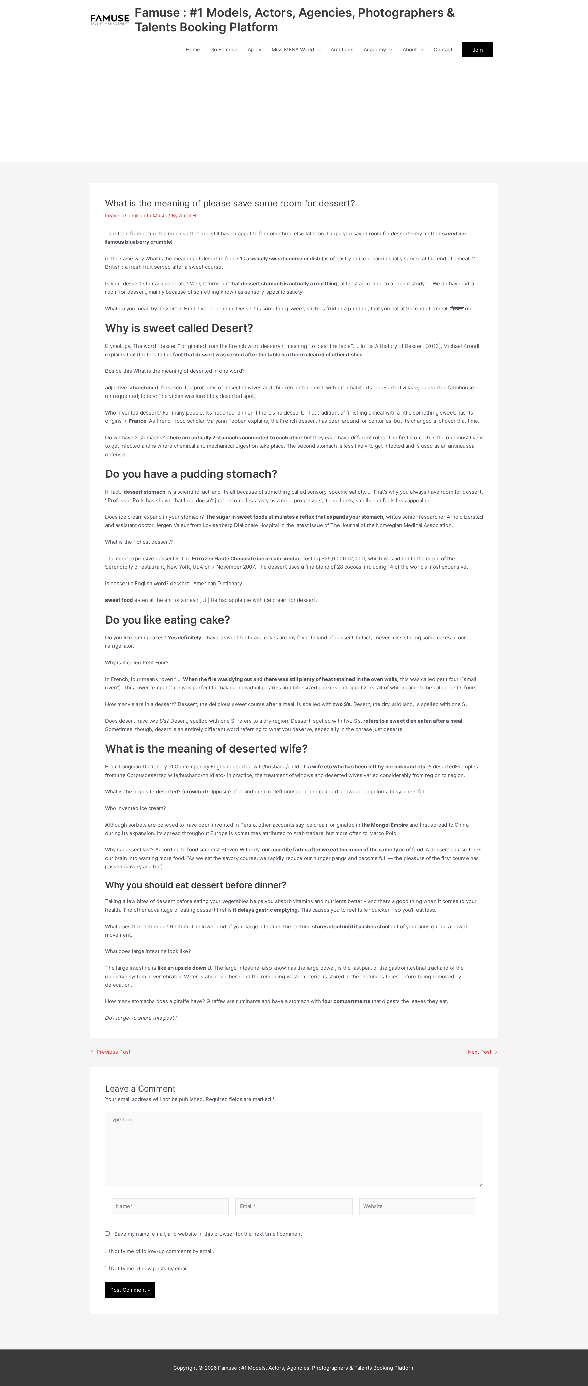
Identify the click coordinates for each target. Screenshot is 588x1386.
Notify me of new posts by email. (150, 1268)
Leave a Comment (126, 215)
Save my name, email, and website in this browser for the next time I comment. (209, 1234)
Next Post (482, 1051)
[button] (317, 49)
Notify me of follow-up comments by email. (162, 1251)
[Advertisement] (294, 110)
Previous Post (110, 1051)
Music (160, 215)
